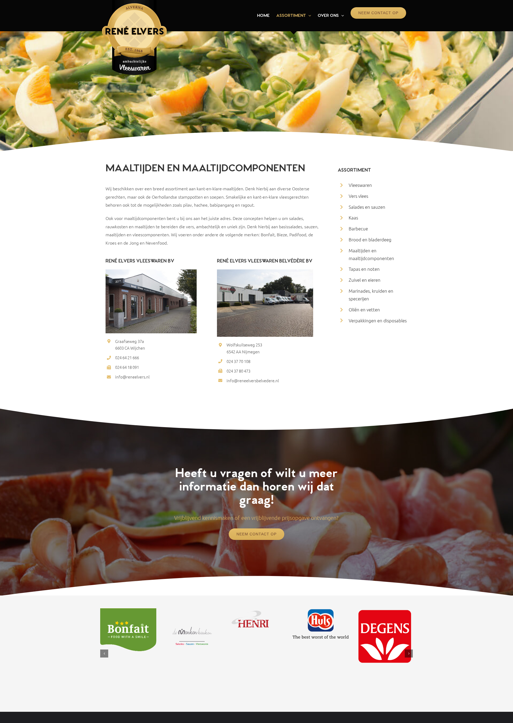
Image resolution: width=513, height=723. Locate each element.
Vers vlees (358, 196)
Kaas (353, 218)
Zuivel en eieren (364, 280)
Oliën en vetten (364, 309)
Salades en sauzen (367, 207)
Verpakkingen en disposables (378, 320)
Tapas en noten (364, 269)
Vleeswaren (360, 185)
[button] (104, 653)
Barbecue (358, 228)
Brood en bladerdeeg (370, 239)
